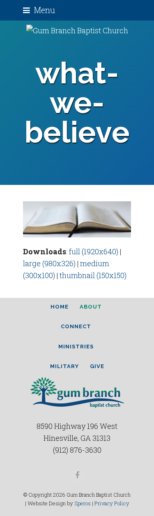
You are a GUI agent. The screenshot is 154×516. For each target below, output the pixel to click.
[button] (39, 10)
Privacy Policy (111, 503)
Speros (82, 503)
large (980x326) (49, 263)
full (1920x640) (93, 251)
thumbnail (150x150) (93, 275)
